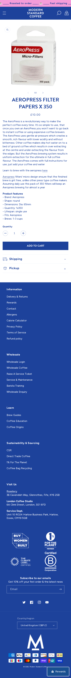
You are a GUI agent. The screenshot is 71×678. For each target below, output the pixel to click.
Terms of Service (16, 332)
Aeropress (9, 176)
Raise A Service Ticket (19, 373)
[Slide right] (43, 92)
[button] (4, 13)
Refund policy (14, 338)
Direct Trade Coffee (18, 456)
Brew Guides (14, 415)
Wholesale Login (16, 361)
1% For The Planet (17, 462)
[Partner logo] (20, 540)
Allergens (12, 314)
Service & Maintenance (20, 379)
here (45, 170)
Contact (11, 308)
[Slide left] (28, 92)
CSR (9, 450)
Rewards (12, 302)
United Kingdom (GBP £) (34, 625)
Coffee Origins (15, 427)
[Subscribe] (60, 589)
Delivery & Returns (17, 296)
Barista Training (15, 385)
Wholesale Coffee (17, 367)
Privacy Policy (14, 326)
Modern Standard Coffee (38, 667)
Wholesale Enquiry (17, 391)
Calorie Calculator (17, 320)
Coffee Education (17, 421)
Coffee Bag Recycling (19, 468)
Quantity (7, 226)
